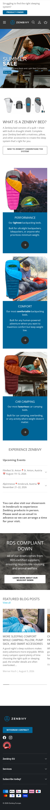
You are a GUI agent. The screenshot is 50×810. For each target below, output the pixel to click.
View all (7, 602)
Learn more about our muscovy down (25, 578)
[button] (45, 22)
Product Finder (15, 12)
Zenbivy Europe (15, 803)
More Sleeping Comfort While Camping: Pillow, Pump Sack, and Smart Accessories (23, 640)
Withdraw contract (18, 730)
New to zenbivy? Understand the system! (25, 150)
